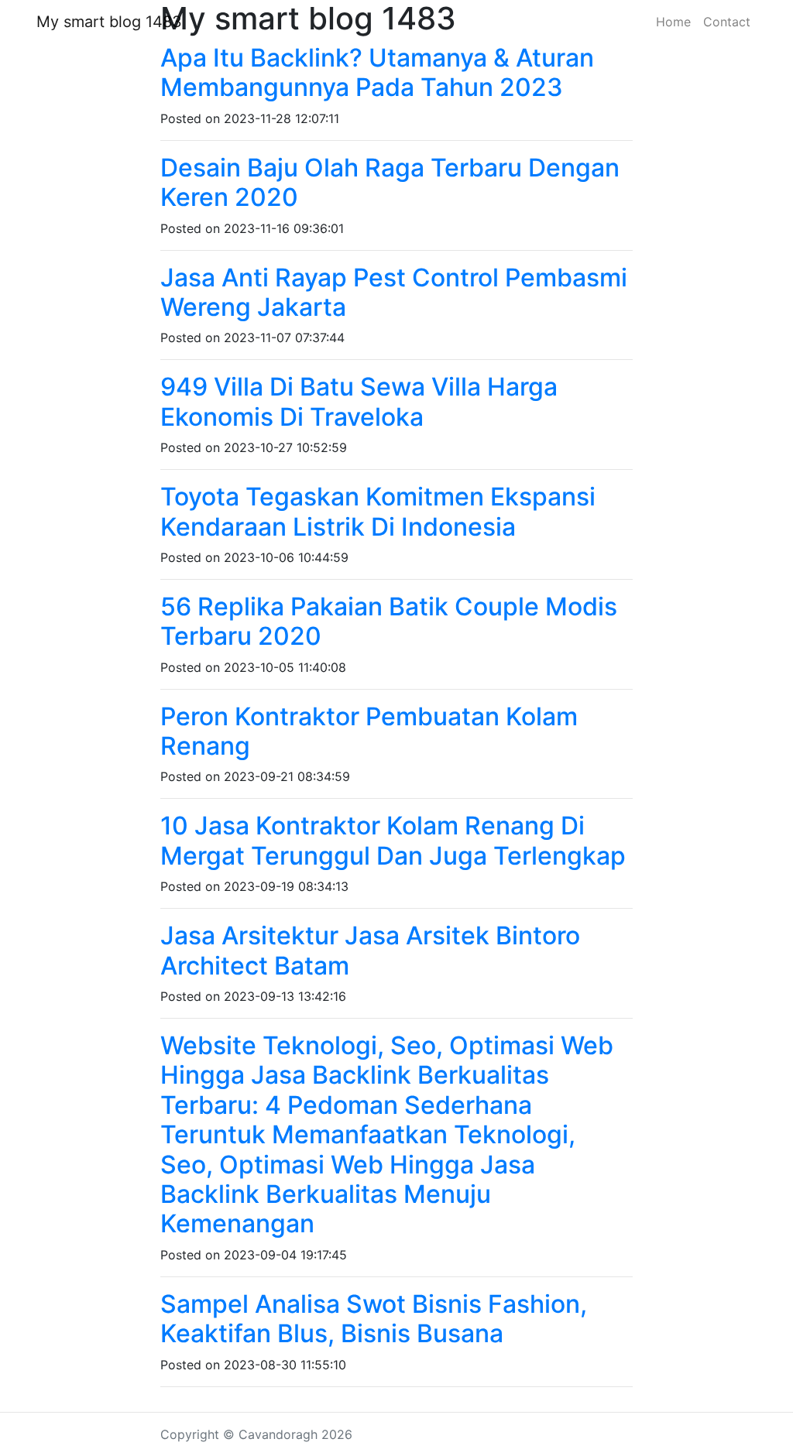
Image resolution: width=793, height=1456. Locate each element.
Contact (726, 21)
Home (673, 21)
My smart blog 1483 (109, 21)
